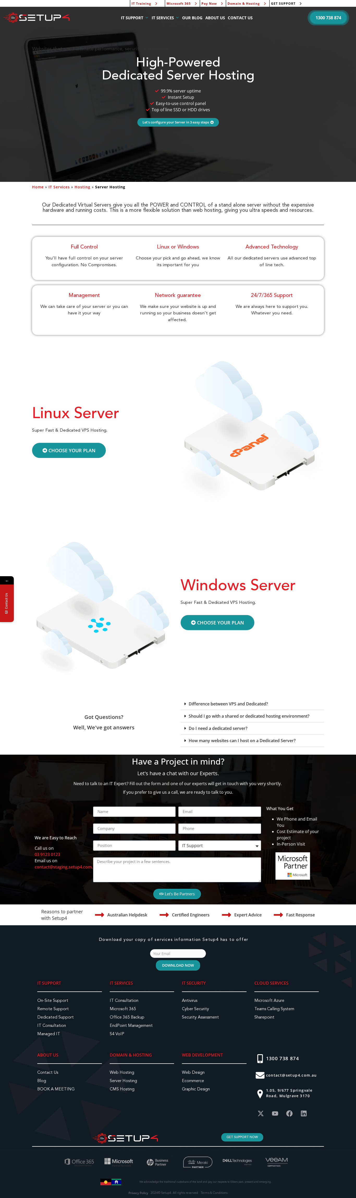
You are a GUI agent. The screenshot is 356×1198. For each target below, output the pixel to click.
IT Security (194, 983)
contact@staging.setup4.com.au (66, 867)
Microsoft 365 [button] (179, 3)
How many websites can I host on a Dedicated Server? (242, 740)
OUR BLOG (192, 17)
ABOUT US (215, 17)
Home (38, 186)
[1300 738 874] (260, 1058)
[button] (328, 18)
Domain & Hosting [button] (244, 3)
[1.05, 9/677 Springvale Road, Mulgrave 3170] (260, 1094)
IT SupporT (49, 983)
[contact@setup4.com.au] (260, 1075)
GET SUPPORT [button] (283, 3)
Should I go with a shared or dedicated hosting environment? (249, 716)
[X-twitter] (260, 1113)
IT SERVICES (163, 17)
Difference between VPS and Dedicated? (228, 704)
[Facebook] (289, 1113)
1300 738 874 (282, 1058)
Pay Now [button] (209, 3)
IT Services (59, 186)
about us (47, 1055)
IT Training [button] (141, 3)
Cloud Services (271, 983)
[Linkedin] (303, 1113)
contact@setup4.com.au (291, 1075)
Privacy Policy (138, 1193)
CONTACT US (240, 17)
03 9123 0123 (47, 854)
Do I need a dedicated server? (218, 728)
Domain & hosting (131, 1055)
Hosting (82, 186)
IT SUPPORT (132, 17)
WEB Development (202, 1055)
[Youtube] (275, 1113)
